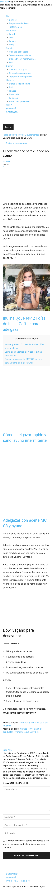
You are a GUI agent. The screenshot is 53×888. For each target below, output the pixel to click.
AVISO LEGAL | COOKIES (18, 881)
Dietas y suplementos (19, 83)
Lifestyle (10, 80)
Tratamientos (15, 27)
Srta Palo (6, 161)
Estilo (11, 62)
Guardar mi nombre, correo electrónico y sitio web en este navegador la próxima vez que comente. (26, 843)
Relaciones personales (19, 101)
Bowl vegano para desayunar (19, 362)
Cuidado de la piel (17, 69)
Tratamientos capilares (20, 55)
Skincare (13, 19)
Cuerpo (9, 66)
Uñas (11, 44)
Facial (12, 34)
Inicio (5, 134)
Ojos (11, 37)
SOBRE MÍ (11, 108)
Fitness (12, 91)
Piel (7, 16)
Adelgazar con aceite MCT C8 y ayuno (23, 359)
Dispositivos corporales (20, 73)
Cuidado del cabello (18, 51)
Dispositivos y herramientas (22, 59)
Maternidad (14, 94)
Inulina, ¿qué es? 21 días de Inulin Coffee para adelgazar (24, 324)
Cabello (9, 48)
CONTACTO (12, 112)
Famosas (13, 98)
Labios (12, 41)
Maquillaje (11, 30)
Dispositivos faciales (19, 23)
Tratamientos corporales (20, 76)
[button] (4, 11)
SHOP (9, 105)
